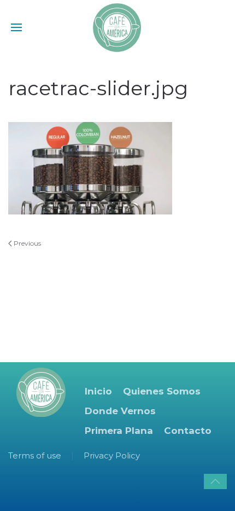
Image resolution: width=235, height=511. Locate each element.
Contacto (188, 430)
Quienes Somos (162, 391)
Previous (26, 243)
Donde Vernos (120, 410)
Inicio (98, 391)
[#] (215, 481)
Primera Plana (119, 430)
